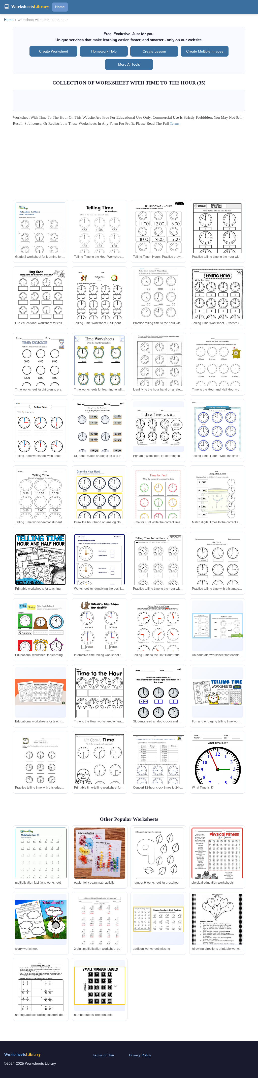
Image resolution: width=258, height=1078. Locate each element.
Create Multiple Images (204, 51)
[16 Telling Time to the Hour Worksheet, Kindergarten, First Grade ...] (40, 500)
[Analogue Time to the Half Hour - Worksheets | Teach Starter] (40, 692)
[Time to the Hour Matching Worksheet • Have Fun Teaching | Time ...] (217, 500)
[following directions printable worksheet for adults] (217, 919)
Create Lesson (154, 51)
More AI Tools (129, 64)
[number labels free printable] (99, 986)
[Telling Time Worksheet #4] (158, 235)
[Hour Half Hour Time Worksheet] (217, 368)
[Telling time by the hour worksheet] (99, 636)
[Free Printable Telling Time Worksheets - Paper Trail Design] (99, 235)
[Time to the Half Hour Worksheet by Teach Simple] (158, 633)
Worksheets (22, 1054)
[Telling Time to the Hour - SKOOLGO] (158, 567)
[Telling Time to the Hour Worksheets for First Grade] (158, 296)
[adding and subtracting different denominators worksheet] (40, 993)
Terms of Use (103, 1055)
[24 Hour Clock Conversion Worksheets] (158, 766)
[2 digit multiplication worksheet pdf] (99, 927)
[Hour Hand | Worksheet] (99, 500)
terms (174, 123)
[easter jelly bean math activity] (99, 853)
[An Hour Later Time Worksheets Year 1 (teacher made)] (217, 625)
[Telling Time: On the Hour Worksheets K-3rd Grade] (158, 426)
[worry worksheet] (40, 919)
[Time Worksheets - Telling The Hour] (99, 370)
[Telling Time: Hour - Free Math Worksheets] (217, 437)
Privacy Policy (140, 1055)
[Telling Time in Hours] (40, 434)
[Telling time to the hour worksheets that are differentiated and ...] (217, 302)
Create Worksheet (53, 51)
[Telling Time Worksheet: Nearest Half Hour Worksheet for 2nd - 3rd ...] (40, 766)
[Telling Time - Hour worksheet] (158, 364)
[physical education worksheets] (217, 861)
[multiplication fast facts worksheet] (40, 861)
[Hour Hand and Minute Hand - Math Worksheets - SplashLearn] (99, 566)
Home (60, 7)
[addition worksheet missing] (158, 919)
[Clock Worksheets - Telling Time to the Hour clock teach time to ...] (158, 699)
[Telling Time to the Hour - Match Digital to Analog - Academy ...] (99, 434)
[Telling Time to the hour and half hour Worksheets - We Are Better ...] (40, 559)
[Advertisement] (129, 165)
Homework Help (104, 51)
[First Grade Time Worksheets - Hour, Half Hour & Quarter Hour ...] (99, 700)
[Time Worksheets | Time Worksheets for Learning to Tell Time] (217, 766)
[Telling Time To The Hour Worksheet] (99, 301)
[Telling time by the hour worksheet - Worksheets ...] (158, 500)
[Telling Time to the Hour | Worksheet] (40, 632)
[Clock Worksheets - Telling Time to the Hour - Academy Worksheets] (40, 368)
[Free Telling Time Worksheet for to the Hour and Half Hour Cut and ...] (40, 302)
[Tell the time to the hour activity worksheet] (217, 567)
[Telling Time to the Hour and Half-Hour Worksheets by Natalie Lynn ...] (99, 766)
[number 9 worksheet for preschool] (158, 861)
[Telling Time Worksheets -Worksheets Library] (217, 235)
